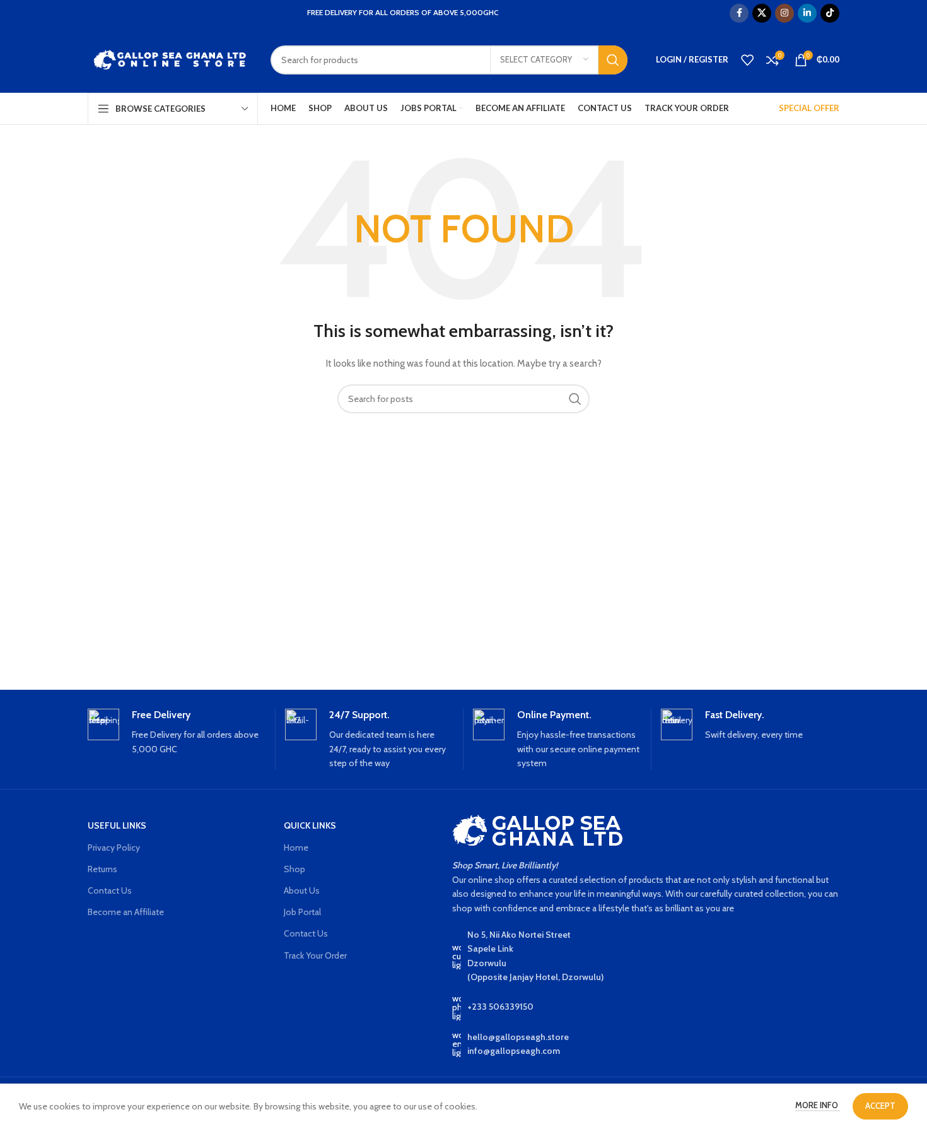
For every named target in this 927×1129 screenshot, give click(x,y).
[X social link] (761, 13)
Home (296, 847)
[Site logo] (170, 58)
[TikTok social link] (829, 13)
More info (817, 1105)
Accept (880, 1106)
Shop (294, 869)
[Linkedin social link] (807, 13)
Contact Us (110, 890)
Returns (102, 869)
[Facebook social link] (739, 13)
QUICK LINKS (310, 825)
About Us (302, 890)
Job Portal (302, 912)
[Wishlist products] (747, 60)
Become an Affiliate (126, 912)
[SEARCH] (612, 59)
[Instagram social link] (784, 13)
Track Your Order (315, 955)
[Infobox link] (176, 733)
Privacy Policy (114, 847)
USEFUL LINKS (117, 825)
